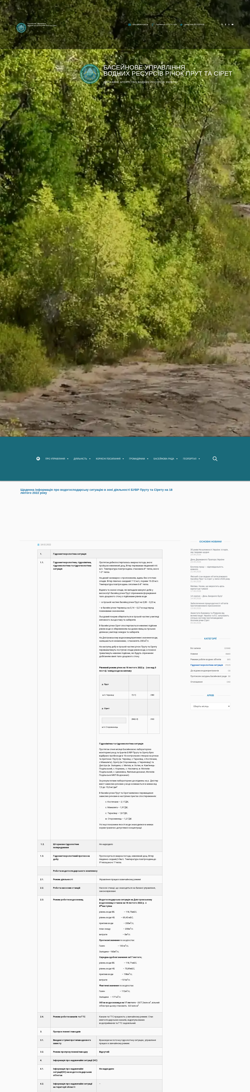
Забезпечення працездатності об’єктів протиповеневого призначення (209, 604)
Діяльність (80, 458)
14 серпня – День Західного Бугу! (206, 596)
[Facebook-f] (225, 24)
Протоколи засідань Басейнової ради (208, 676)
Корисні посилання (108, 458)
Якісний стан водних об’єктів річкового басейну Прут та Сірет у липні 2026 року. (210, 577)
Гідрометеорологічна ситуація (206, 665)
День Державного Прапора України (207, 559)
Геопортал (189, 458)
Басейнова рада (164, 458)
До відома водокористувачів (204, 671)
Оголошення (196, 682)
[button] (215, 459)
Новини (194, 654)
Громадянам (137, 458)
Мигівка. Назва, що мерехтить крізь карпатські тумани (207, 587)
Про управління (55, 458)
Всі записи (195, 648)
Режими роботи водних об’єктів (205, 659)
